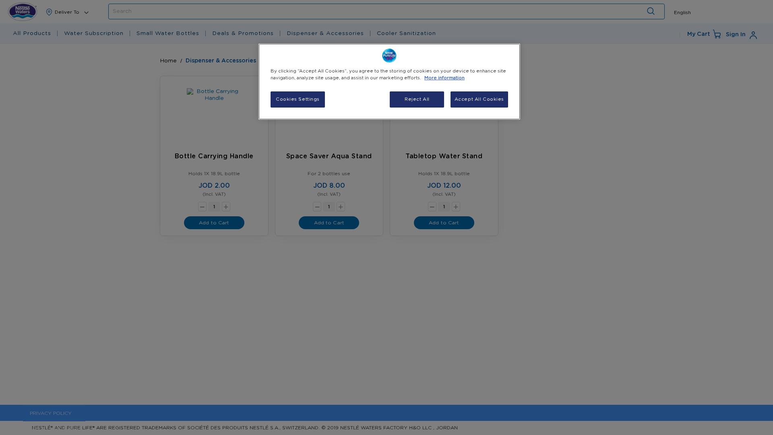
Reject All (417, 99)
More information (444, 78)
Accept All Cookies (479, 99)
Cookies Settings (298, 99)
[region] (389, 82)
